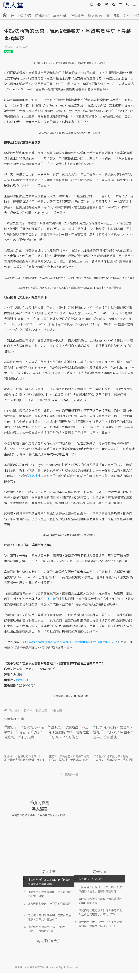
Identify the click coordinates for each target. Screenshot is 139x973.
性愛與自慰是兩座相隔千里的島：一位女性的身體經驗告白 (49, 929)
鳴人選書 (112, 15)
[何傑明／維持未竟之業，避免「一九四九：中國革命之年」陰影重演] (114, 739)
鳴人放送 (95, 15)
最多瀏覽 (49, 871)
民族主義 (41, 710)
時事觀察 (42, 15)
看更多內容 (71, 774)
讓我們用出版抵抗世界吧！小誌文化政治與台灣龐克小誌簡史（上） (100, 924)
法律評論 (77, 15)
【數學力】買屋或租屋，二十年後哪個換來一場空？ (49, 894)
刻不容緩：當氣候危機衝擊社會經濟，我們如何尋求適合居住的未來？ (70, 642)
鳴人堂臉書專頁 (49, 940)
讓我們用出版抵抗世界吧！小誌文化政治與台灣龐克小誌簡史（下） (100, 912)
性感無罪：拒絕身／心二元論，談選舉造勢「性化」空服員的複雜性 (100, 889)
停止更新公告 (21, 15)
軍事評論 (59, 15)
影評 (126, 15)
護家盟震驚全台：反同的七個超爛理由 (49, 906)
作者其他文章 (14, 718)
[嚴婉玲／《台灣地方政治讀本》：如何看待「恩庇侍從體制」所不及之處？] (25, 739)
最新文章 (99, 871)
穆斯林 (28, 710)
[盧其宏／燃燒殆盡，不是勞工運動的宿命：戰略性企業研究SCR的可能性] (69, 739)
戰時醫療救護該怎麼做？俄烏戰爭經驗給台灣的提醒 (100, 901)
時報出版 (56, 710)
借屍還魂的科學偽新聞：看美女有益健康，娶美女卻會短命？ (49, 917)
